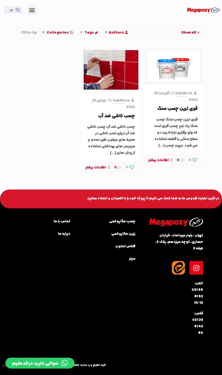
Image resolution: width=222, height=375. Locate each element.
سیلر (132, 258)
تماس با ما (62, 221)
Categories (58, 32)
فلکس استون (125, 246)
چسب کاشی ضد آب (116, 116)
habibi (181, 93)
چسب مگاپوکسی (122, 221)
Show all (188, 32)
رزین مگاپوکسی (123, 233)
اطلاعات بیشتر (158, 160)
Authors (116, 32)
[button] (32, 9)
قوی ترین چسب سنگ (177, 108)
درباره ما (64, 233)
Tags (89, 32)
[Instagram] (196, 268)
